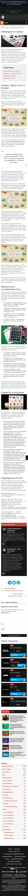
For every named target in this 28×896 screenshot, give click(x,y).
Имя (2, 624)
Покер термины (15, 835)
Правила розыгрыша (10, 76)
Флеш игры (14, 826)
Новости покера (14, 769)
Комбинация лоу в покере (15, 595)
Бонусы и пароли (14, 780)
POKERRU (14, 655)
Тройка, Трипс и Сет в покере (12, 71)
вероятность (8, 292)
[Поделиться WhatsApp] (18, 583)
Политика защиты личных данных (14, 863)
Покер (14, 774)
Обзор (18, 651)
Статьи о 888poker (14, 812)
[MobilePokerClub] (5, 702)
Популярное (5, 711)
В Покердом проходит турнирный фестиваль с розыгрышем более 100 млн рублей (17, 726)
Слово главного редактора (14, 861)
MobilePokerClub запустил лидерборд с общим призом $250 (17, 733)
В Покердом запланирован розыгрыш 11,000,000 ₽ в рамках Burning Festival (17, 740)
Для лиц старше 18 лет (14, 851)
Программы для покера (15, 806)
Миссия (7, 858)
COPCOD (14, 679)
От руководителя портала (17, 858)
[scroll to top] (14, 894)
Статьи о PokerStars (14, 821)
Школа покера (14, 829)
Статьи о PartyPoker (14, 815)
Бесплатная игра (14, 777)
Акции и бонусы (14, 10)
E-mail (3, 629)
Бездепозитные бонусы (15, 800)
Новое (12, 711)
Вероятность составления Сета (13, 73)
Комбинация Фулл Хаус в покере (13, 589)
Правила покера (15, 838)
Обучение (14, 795)
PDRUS (20, 665)
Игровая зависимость (7, 856)
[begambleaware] (8, 871)
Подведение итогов (9, 78)
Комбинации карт (15, 832)
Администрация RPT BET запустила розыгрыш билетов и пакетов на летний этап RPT (17, 754)
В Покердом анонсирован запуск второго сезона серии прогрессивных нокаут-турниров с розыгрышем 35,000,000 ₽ (18, 718)
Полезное (14, 803)
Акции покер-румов (14, 766)
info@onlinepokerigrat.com (16, 4)
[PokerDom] (5, 663)
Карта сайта (17, 849)
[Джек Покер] (5, 689)
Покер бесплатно (14, 798)
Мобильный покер (14, 12)
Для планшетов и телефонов (14, 786)
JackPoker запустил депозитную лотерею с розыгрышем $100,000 (16, 747)
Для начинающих (14, 783)
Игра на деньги (14, 789)
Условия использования (20, 856)
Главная (7, 10)
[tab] (5, 711)
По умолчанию (14, 772)
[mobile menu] (2, 22)
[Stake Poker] (5, 650)
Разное (14, 809)
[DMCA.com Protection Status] (14, 868)
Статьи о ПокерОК (14, 823)
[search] (26, 23)
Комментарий (5, 613)
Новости (20, 10)
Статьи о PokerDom (14, 818)
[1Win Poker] (5, 675)
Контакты (10, 849)
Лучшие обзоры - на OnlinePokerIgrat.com (14, 854)
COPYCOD (14, 694)
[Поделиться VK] (10, 583)
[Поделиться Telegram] (14, 583)
